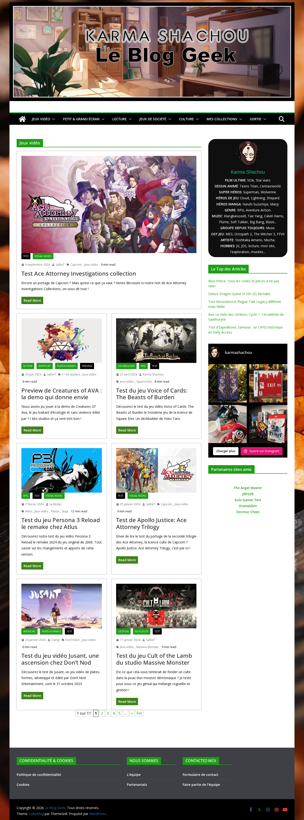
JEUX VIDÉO (41, 119)
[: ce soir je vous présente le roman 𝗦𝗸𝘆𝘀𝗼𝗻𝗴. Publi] (227, 383)
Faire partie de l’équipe (201, 784)
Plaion (55, 511)
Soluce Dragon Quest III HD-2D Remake (239, 294)
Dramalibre (248, 506)
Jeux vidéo (91, 265)
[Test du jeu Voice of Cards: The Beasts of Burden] (156, 340)
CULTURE (186, 119)
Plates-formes (66, 366)
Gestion (123, 631)
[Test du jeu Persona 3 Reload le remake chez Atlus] (61, 470)
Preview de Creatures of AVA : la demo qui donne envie (61, 393)
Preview (87, 366)
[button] (52, 119)
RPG (143, 366)
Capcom (76, 265)
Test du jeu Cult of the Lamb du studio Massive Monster (154, 659)
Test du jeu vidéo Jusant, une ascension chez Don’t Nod (60, 659)
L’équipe (134, 774)
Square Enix (144, 382)
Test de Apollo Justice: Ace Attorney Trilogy (151, 523)
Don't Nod (72, 640)
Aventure (44, 366)
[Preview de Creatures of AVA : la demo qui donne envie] (61, 340)
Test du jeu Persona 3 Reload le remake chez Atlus (60, 523)
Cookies (23, 784)
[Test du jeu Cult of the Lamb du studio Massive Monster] (156, 606)
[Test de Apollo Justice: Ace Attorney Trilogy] (156, 470)
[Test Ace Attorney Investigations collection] (108, 204)
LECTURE (119, 119)
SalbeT (60, 265)
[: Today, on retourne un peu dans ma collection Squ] (268, 383)
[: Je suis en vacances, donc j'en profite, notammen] (227, 424)
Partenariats (137, 784)
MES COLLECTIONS (222, 119)
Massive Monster (147, 647)
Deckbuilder (126, 366)
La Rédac (55, 504)
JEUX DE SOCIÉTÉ (152, 119)
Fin (139, 713)
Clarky (55, 640)
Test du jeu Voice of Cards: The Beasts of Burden (151, 393)
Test (25, 256)
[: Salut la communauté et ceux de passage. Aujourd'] (268, 424)
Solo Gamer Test (248, 500)
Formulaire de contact (200, 774)
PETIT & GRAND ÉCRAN (81, 119)
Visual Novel (43, 256)
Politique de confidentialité (39, 774)
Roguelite (141, 631)
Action (27, 366)
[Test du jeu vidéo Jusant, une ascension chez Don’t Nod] (61, 606)
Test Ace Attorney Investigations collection (78, 273)
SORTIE (255, 119)
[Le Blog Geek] (152, 5)
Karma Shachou (153, 374)
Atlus (28, 511)
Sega (65, 511)
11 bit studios (71, 374)
